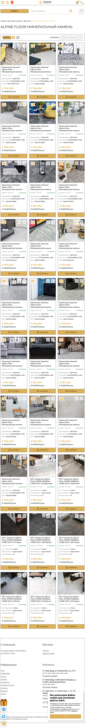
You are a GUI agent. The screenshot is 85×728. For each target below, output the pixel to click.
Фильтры (6, 37)
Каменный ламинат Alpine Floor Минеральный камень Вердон (12, 129)
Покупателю (5, 682)
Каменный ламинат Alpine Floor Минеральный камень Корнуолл (12, 188)
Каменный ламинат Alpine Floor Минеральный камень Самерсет (12, 306)
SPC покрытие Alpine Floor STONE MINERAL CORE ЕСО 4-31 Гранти (40, 599)
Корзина (45, 650)
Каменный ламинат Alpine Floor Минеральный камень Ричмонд (12, 70)
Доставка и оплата (7, 685)
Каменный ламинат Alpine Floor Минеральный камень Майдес (12, 482)
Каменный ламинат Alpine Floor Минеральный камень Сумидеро (69, 129)
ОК (66, 716)
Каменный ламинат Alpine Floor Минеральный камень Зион (69, 423)
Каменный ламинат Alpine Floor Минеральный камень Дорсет (69, 70)
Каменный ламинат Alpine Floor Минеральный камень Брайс (12, 247)
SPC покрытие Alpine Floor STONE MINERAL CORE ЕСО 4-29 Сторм (69, 540)
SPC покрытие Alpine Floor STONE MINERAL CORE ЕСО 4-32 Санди (69, 599)
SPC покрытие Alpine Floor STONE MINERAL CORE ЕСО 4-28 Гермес (41, 540)
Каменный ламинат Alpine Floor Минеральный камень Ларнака (40, 364)
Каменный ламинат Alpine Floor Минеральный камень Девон (40, 129)
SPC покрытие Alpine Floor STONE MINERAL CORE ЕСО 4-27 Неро (12, 540)
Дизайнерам (5, 673)
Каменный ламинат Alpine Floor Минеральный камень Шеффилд (40, 247)
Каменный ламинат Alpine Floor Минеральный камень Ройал (40, 423)
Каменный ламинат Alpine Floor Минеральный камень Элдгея (40, 70)
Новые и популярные (69, 37)
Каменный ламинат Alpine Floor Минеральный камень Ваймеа (69, 188)
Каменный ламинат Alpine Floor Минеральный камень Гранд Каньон (69, 247)
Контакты (4, 688)
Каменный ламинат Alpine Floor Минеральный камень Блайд (69, 364)
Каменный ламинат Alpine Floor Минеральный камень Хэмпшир (12, 364)
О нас (3, 670)
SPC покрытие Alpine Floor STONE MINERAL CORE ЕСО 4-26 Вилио (69, 481)
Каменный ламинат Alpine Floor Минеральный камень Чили (12, 423)
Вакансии (4, 691)
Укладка (4, 679)
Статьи (3, 694)
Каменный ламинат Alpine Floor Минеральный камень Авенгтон (40, 306)
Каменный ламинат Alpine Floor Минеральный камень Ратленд (69, 306)
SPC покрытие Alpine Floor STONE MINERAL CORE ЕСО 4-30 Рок (12, 599)
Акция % (14, 11)
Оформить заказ (48, 653)
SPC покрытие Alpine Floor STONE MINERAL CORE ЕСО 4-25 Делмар (41, 481)
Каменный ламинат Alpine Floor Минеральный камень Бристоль (40, 188)
